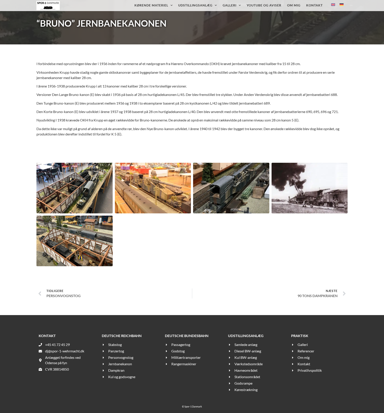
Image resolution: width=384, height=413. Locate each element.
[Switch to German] (341, 4)
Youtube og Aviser (264, 5)
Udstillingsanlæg (195, 5)
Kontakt (314, 5)
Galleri (229, 5)
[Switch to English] (333, 4)
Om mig (293, 5)
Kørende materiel (151, 5)
